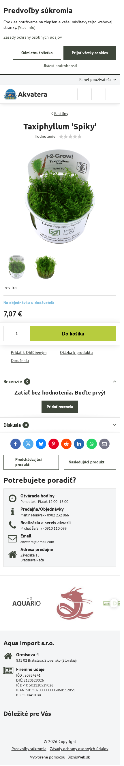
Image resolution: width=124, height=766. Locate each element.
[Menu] (113, 94)
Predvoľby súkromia (29, 748)
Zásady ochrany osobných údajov (79, 748)
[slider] (70, 136)
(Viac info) (26, 27)
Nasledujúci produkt (86, 462)
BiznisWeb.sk (78, 757)
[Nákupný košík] (99, 94)
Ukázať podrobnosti (59, 65)
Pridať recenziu (60, 406)
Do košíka (73, 333)
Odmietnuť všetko (37, 52)
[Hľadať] (84, 94)
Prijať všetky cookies (90, 52)
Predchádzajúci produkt (28, 462)
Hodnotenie (45, 136)
